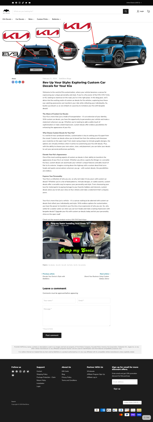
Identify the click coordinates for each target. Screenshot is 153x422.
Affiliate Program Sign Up (96, 374)
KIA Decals (7, 19)
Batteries (56, 19)
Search (13, 402)
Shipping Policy (42, 374)
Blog (63, 374)
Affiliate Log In (92, 377)
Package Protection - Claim (46, 377)
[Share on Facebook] (13, 82)
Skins (30, 19)
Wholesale (91, 371)
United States (133, 3)
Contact (39, 371)
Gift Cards (65, 371)
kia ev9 (64, 265)
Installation (40, 383)
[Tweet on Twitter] (16, 82)
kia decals (52, 265)
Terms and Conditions (69, 380)
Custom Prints (42, 19)
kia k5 (75, 265)
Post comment (52, 335)
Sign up (117, 389)
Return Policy (41, 380)
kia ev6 (58, 265)
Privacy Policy (66, 377)
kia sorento (82, 265)
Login (38, 386)
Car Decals (20, 19)
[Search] (126, 11)
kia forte (69, 265)
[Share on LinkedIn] (19, 82)
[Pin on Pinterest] (23, 82)
